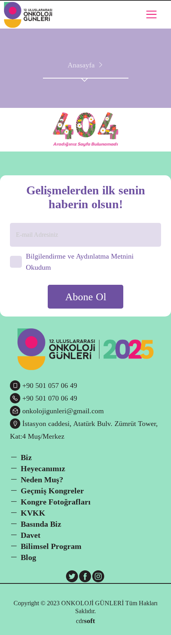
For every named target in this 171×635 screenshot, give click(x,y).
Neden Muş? (42, 479)
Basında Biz (41, 524)
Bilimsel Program (51, 546)
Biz (26, 457)
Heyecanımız (43, 468)
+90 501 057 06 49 (49, 385)
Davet (31, 535)
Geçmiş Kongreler (52, 490)
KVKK (33, 512)
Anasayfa (81, 65)
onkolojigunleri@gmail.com (63, 411)
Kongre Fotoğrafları (56, 501)
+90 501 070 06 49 (49, 398)
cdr (85, 621)
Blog (28, 557)
